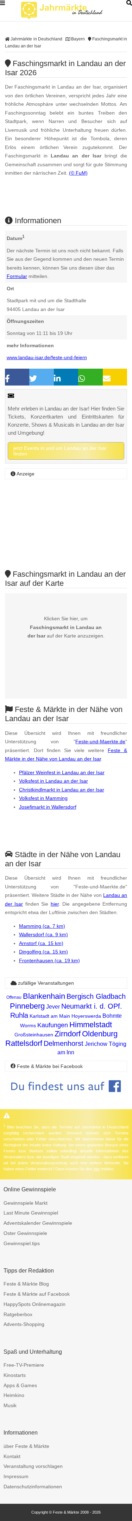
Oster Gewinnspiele (25, 1233)
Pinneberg (27, 1006)
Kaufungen (52, 1025)
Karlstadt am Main (50, 1016)
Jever (53, 1007)
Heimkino (14, 1395)
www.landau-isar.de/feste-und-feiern (47, 357)
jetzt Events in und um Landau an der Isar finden (60, 451)
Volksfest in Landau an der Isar (53, 781)
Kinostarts (15, 1375)
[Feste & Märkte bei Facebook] (66, 1097)
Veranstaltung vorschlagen (33, 1466)
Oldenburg (100, 1033)
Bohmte (112, 1016)
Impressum (16, 1476)
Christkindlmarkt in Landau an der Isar (61, 789)
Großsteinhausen (33, 1034)
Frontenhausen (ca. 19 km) (49, 960)
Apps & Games (20, 1385)
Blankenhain (44, 996)
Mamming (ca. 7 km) (42, 926)
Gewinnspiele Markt (26, 1203)
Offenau (13, 997)
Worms (28, 1025)
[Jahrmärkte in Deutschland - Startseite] (70, 10)
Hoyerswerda (86, 1016)
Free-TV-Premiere (24, 1365)
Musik (10, 1405)
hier (55, 904)
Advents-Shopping (24, 1324)
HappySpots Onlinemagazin (34, 1304)
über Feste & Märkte (26, 1446)
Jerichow (96, 1044)
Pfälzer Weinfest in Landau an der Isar (62, 772)
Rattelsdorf (23, 1043)
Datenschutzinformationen (33, 1486)
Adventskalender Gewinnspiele (38, 1223)
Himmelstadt (90, 1024)
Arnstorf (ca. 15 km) (41, 943)
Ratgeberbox (18, 1314)
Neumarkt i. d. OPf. (91, 1006)
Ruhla (19, 1015)
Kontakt (12, 1456)
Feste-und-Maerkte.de (100, 741)
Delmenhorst (63, 1043)
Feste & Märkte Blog (26, 1284)
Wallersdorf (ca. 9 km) (43, 934)
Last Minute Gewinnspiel (31, 1213)
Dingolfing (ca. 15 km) (43, 951)
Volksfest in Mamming (43, 798)
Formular (17, 276)
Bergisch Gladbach (96, 996)
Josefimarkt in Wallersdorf (47, 807)
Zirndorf (68, 1033)
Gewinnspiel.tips (22, 1243)
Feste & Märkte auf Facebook (37, 1294)
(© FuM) (78, 173)
